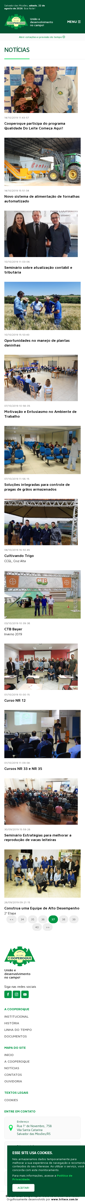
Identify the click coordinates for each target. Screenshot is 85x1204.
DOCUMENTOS (15, 1036)
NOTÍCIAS (11, 1068)
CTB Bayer (13, 629)
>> (48, 927)
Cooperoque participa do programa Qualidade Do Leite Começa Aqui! (34, 125)
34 (22, 919)
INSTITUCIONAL (16, 1016)
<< (11, 919)
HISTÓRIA (11, 1023)
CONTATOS (13, 1074)
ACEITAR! (23, 1187)
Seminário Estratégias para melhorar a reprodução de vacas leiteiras (37, 837)
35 (32, 919)
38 (63, 919)
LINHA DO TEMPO (18, 1029)
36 (43, 919)
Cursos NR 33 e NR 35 (23, 768)
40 (37, 927)
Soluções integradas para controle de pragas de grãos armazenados (37, 486)
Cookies (11, 1100)
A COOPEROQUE (17, 1061)
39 (74, 919)
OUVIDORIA (13, 1081)
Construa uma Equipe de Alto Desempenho (41, 908)
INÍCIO (9, 1055)
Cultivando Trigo (19, 555)
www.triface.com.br (64, 1199)
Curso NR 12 (15, 700)
